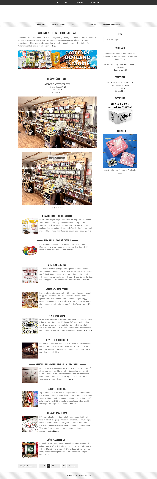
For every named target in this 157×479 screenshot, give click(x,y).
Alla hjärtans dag (57, 264)
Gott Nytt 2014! (57, 315)
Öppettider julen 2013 (57, 340)
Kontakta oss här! (120, 70)
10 (53, 466)
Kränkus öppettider (57, 158)
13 (64, 466)
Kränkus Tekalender (57, 413)
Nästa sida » (72, 466)
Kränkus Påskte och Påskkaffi (57, 216)
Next (93, 179)
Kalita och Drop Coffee (57, 289)
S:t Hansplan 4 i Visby (128, 64)
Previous (21, 179)
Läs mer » (88, 231)
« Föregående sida (25, 466)
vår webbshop (50, 46)
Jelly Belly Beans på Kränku (57, 240)
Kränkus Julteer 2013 (57, 439)
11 (57, 466)
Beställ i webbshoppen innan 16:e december (57, 364)
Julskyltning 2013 (57, 389)
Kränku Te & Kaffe (78, 13)
